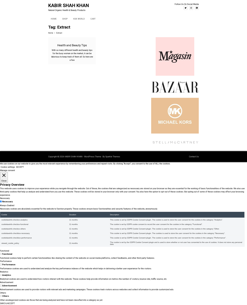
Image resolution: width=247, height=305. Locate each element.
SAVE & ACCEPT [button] (7, 303)
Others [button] (3, 293)
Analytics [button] (4, 272)
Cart (93, 19)
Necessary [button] (5, 198)
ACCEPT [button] (20, 167)
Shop (65, 19)
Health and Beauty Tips (72, 45)
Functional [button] (4, 251)
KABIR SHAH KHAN (68, 5)
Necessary (7, 201)
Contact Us (194, 156)
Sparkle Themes (112, 156)
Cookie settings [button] (8, 167)
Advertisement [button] (6, 282)
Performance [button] (6, 261)
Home (54, 19)
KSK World (79, 19)
